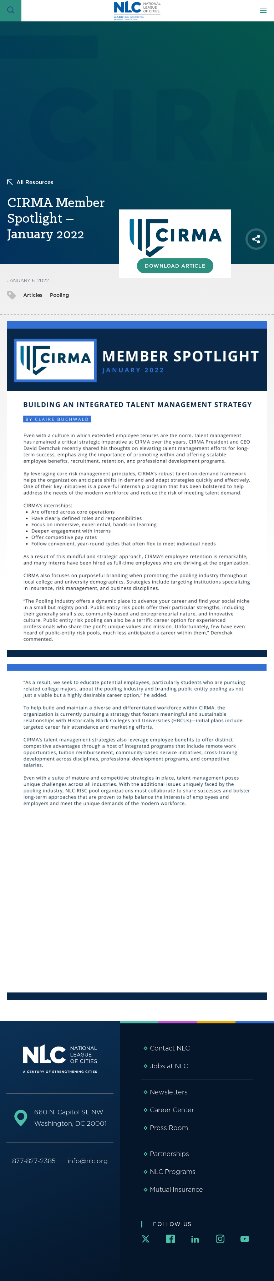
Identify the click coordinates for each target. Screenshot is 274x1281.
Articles (32, 295)
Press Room (169, 1127)
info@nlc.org (88, 1161)
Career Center (172, 1110)
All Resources (35, 182)
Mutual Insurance (176, 1189)
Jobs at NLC (169, 1066)
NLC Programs (173, 1171)
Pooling (59, 295)
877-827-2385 (34, 1161)
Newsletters (169, 1092)
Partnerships (169, 1154)
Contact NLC (170, 1048)
